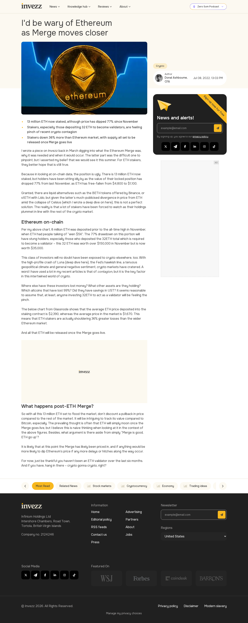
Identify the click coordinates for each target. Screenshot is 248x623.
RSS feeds (99, 527)
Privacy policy (168, 606)
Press (95, 542)
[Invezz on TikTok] (214, 146)
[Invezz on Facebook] (185, 146)
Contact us (99, 535)
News (53, 6)
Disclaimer (191, 606)
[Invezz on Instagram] (204, 146)
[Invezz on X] (165, 146)
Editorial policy (101, 519)
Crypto (160, 66)
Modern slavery (215, 606)
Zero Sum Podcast (208, 6)
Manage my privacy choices (124, 613)
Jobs (129, 535)
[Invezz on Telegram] (175, 146)
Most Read (43, 486)
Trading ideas (198, 486)
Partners (132, 519)
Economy (168, 486)
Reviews (103, 6)
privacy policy (200, 136)
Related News (68, 486)
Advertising (134, 512)
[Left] (25, 486)
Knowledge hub (78, 6)
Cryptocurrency (137, 486)
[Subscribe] (218, 128)
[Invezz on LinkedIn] (194, 146)
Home (95, 512)
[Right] (223, 486)
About (124, 6)
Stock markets (102, 486)
